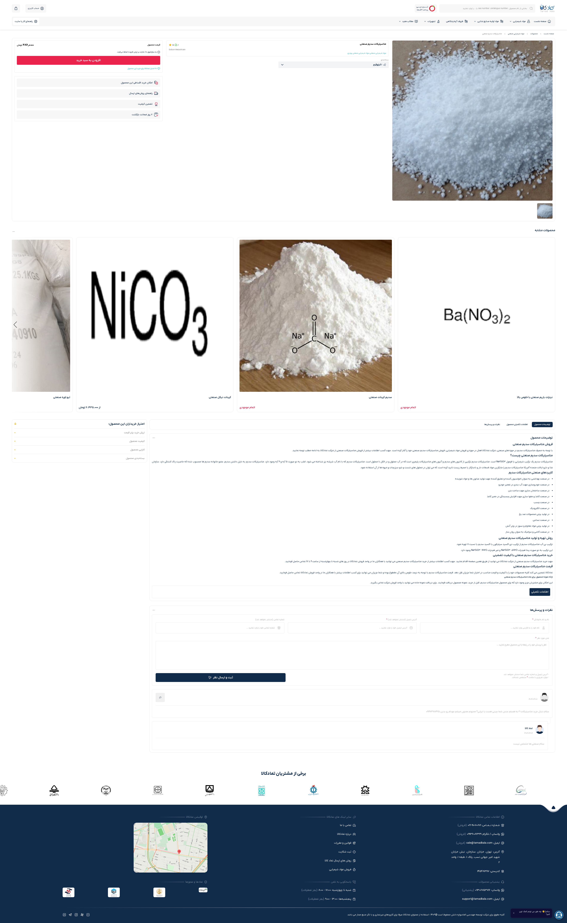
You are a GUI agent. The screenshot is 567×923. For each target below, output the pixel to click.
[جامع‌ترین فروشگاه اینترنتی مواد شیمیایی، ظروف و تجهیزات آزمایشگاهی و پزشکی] (547, 8)
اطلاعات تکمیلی (517, 424)
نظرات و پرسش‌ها (492, 424)
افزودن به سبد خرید (88, 60)
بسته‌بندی (385, 60)
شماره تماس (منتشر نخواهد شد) (269, 619)
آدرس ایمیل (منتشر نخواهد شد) (401, 619)
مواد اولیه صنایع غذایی (488, 21)
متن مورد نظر (542, 638)
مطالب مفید (407, 21)
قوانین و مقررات (342, 843)
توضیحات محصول (542, 424)
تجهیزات (431, 21)
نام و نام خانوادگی (540, 619)
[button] (15, 324)
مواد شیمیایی (519, 21)
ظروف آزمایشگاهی (454, 21)
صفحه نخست (540, 21)
